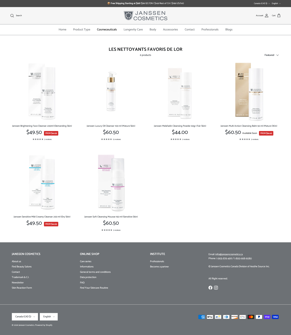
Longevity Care (133, 29)
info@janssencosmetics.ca (229, 254)
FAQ (82, 283)
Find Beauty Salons (21, 267)
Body (153, 29)
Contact (190, 29)
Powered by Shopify (43, 325)
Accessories (170, 29)
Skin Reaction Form (22, 288)
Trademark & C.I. (20, 277)
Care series (85, 261)
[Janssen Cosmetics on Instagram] (216, 288)
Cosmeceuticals (107, 29)
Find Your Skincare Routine (94, 288)
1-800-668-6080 (243, 258)
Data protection (88, 277)
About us (16, 261)
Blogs (229, 29)
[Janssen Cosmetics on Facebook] (210, 288)
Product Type (81, 29)
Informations (86, 267)
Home (62, 29)
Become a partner (159, 267)
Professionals (210, 29)
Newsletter (18, 283)
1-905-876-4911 (224, 258)
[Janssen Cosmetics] (145, 15)
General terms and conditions (95, 272)
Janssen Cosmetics (26, 325)
